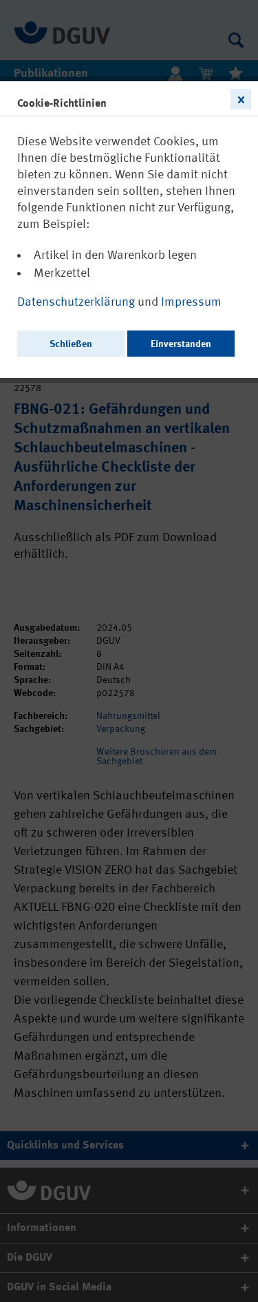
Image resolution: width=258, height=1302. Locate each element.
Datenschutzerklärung (77, 302)
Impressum (191, 302)
